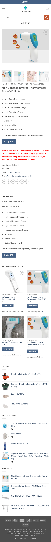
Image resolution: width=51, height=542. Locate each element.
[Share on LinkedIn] (26, 182)
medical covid (26, 176)
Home (4, 84)
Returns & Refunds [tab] (10, 206)
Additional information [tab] (13, 201)
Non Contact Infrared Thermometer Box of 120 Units (36, 299)
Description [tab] (7, 196)
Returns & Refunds (22, 530)
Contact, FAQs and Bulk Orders (18, 531)
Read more (8, 305)
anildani (19, 355)
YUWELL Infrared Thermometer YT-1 (9, 298)
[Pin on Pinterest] (22, 182)
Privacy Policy (39, 531)
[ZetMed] (25, 9)
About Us (8, 530)
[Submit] (46, 17)
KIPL (18, 165)
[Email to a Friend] (17, 182)
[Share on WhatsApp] (4, 182)
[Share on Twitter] (13, 182)
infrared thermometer (13, 176)
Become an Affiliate (35, 533)
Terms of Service (39, 530)
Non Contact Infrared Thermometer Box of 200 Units (36, 344)
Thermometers (37, 84)
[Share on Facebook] (9, 182)
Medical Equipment (19, 84)
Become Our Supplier (16, 533)
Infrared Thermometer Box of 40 (12, 343)
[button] (3, 9)
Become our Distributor (26, 535)
